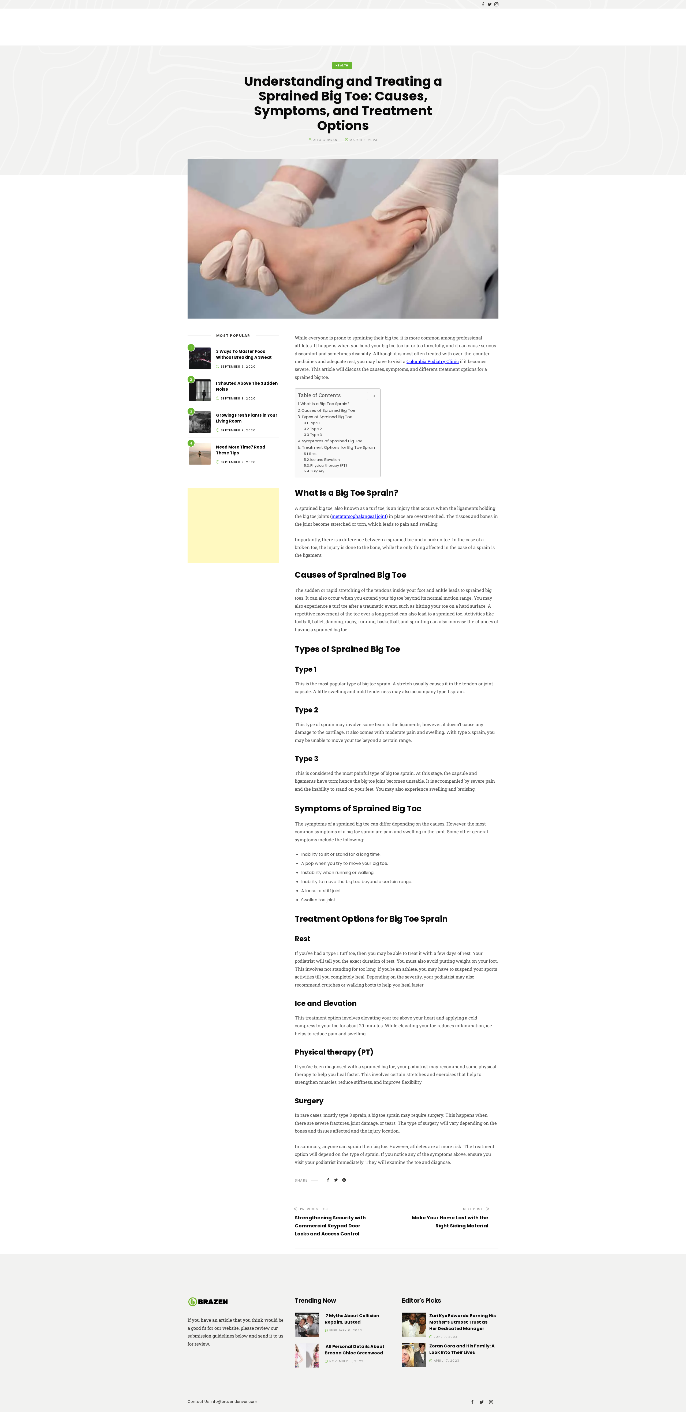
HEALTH (342, 65)
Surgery (317, 471)
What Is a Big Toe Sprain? (324, 403)
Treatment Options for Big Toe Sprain (338, 447)
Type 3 (316, 434)
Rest (313, 453)
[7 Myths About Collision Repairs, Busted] (307, 1326)
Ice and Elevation (325, 459)
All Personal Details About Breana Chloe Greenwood (355, 1349)
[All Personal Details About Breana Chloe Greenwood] (307, 1356)
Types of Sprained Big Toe (326, 417)
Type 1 (314, 422)
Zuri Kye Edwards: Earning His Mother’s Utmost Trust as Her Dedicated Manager (462, 1322)
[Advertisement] (233, 525)
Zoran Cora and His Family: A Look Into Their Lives (462, 1349)
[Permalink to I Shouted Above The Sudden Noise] (200, 391)
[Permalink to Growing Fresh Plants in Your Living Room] (200, 423)
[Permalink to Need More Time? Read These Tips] (200, 454)
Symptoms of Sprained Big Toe (332, 441)
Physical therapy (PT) (328, 465)
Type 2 (316, 428)
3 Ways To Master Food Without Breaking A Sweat (244, 354)
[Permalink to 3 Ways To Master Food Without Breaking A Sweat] (200, 359)
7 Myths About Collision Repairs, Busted (352, 1319)
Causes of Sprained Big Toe (328, 410)
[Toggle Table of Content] (369, 396)
